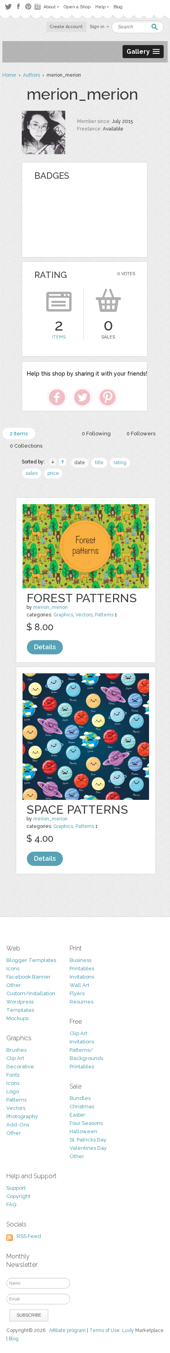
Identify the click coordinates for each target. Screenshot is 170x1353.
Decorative (20, 1067)
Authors (31, 75)
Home (9, 75)
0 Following (96, 434)
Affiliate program (67, 1330)
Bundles (80, 1098)
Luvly (128, 1330)
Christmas (82, 1106)
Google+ (38, 7)
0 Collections (26, 446)
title (99, 462)
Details (45, 647)
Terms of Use (104, 1330)
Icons (12, 968)
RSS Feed (29, 1236)
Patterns (104, 615)
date (79, 462)
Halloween (83, 1131)
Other (13, 985)
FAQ (11, 1204)
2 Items (19, 434)
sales (32, 473)
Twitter (8, 6)
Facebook (18, 7)
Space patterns (77, 809)
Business (80, 960)
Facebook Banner (28, 977)
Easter (77, 1115)
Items (59, 337)
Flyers (77, 993)
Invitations (82, 977)
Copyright (18, 1196)
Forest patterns (81, 598)
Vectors (84, 615)
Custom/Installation (30, 993)
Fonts (12, 1075)
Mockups (17, 1018)
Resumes (81, 1002)
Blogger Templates (31, 960)
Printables (82, 968)
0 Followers (141, 434)
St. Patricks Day (88, 1140)
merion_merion (50, 607)
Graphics (63, 615)
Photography (22, 1116)
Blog (14, 1339)
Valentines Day (88, 1148)
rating (120, 462)
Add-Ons (17, 1125)
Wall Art (79, 985)
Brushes (16, 1050)
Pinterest (28, 6)
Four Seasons (86, 1123)
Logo (12, 1091)
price (53, 473)
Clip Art (15, 1058)
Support (16, 1188)
